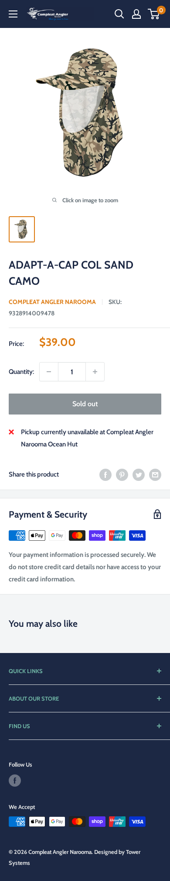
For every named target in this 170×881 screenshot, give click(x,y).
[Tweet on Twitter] (139, 474)
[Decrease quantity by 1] (49, 372)
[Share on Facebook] (105, 474)
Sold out (85, 404)
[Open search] (119, 14)
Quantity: (21, 372)
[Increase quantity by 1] (95, 372)
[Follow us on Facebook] (15, 780)
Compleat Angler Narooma (52, 302)
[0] (154, 14)
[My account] (136, 14)
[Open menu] (13, 13)
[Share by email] (155, 474)
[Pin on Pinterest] (122, 474)
